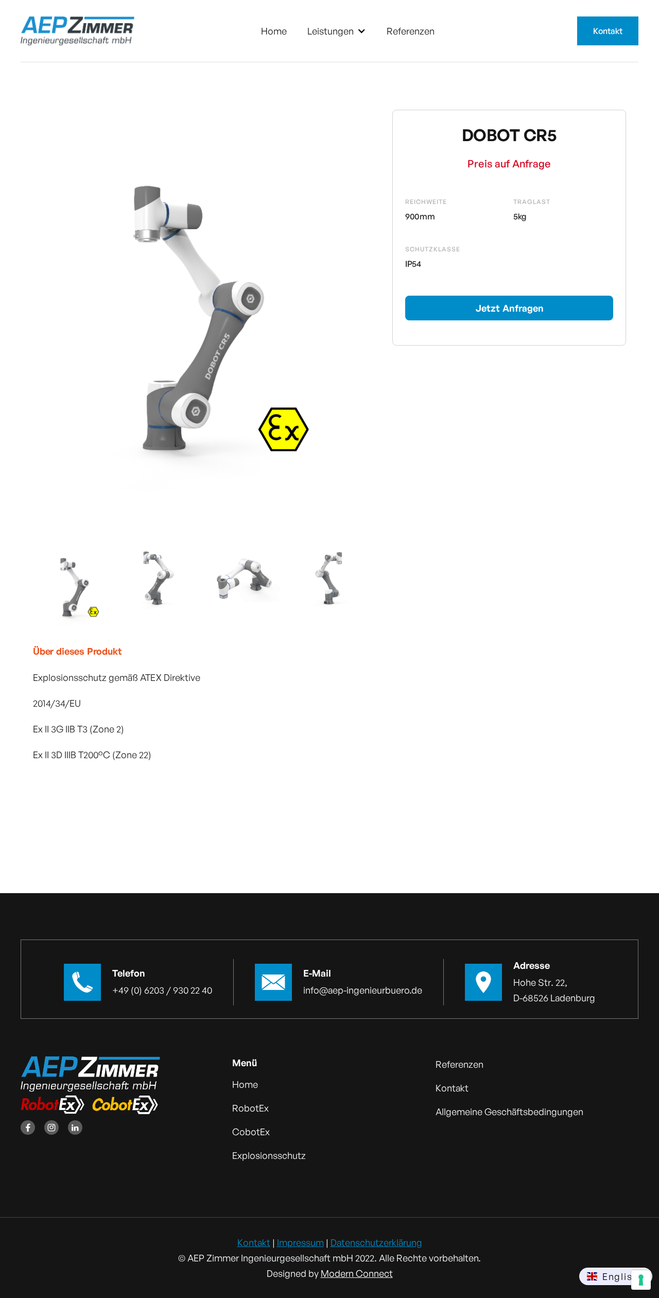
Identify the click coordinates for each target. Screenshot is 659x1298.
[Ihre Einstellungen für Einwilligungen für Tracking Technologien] (641, 1280)
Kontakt (607, 31)
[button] (336, 31)
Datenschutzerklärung (376, 1242)
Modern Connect (357, 1273)
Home (274, 31)
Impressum (300, 1242)
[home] (77, 30)
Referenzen (411, 31)
